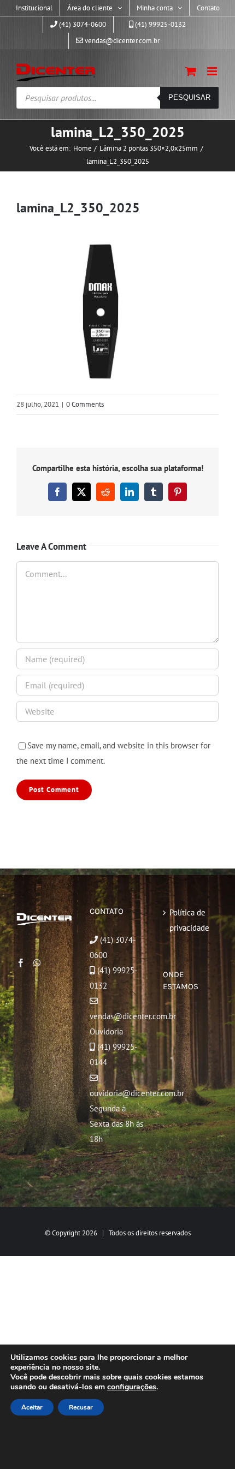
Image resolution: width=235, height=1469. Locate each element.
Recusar (81, 1407)
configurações (131, 1387)
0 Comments (85, 404)
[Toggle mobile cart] (190, 71)
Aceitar (32, 1407)
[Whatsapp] (37, 963)
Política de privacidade (189, 920)
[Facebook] (20, 963)
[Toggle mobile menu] (213, 71)
